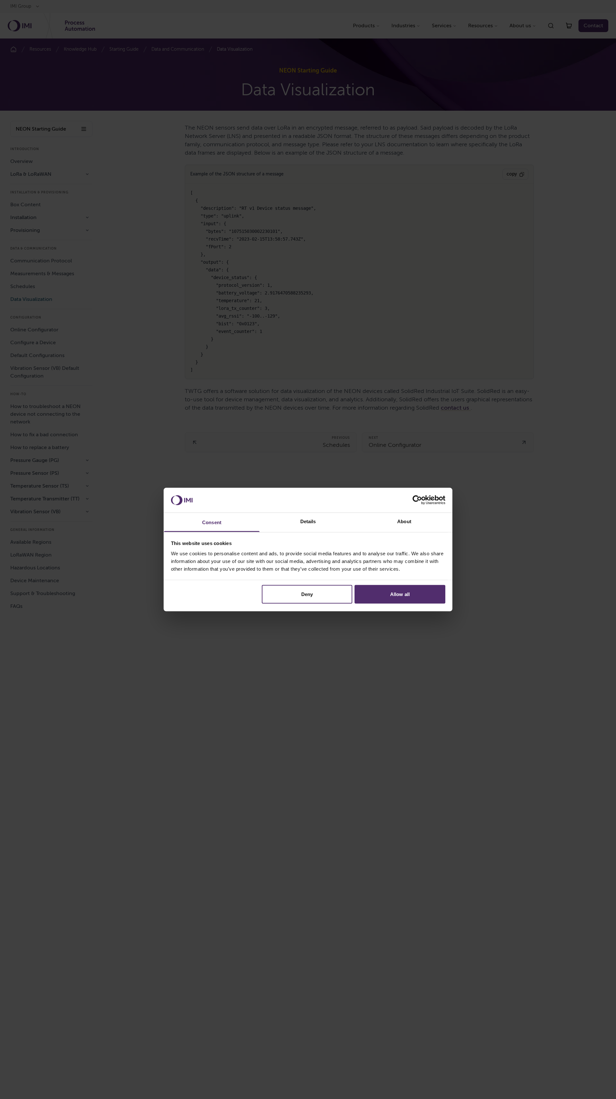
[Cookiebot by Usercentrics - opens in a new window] (417, 500)
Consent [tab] (211, 522)
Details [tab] (308, 521)
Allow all (400, 594)
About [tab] (404, 521)
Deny (307, 594)
